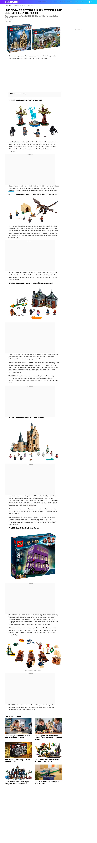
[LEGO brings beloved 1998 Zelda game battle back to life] (48, 750)
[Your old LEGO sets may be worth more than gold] (18, 750)
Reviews (44, 2)
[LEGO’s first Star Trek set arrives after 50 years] (48, 772)
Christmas (29, 505)
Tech (39, 2)
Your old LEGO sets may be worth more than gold (17, 760)
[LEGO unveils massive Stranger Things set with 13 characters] (18, 772)
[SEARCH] (91, 2)
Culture (69, 2)
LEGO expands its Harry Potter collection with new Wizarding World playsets (48, 737)
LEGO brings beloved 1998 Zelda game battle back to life (47, 760)
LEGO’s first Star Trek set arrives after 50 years (47, 782)
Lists (55, 2)
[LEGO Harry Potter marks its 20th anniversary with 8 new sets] (18, 726)
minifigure (11, 190)
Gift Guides (83, 2)
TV (59, 2)
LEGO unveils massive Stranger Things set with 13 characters (17, 782)
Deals (50, 2)
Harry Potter (15, 142)
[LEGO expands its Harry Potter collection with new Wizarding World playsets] (48, 726)
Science (76, 2)
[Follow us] (89, 1)
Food (63, 2)
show (24, 94)
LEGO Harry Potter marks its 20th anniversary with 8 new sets (17, 736)
